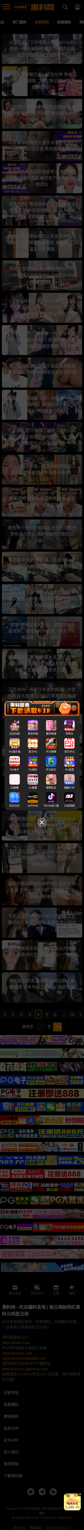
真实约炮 (33, 733)
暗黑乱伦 (51, 787)
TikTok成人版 (51, 805)
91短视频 (69, 805)
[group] (72, 1502)
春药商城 (51, 733)
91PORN (33, 805)
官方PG (32, 751)
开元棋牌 (51, 751)
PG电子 (14, 769)
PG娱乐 (32, 769)
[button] (68, 1508)
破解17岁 (69, 787)
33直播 (14, 787)
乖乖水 (69, 733)
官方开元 (69, 751)
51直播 (33, 787)
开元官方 (51, 769)
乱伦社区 (14, 805)
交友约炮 (14, 733)
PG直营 (69, 769)
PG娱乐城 (14, 751)
